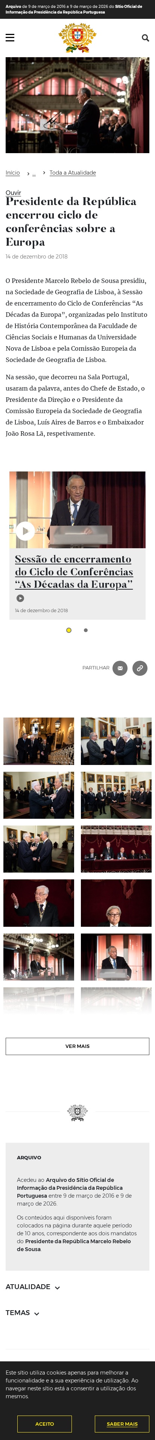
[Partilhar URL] (140, 668)
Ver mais (77, 1046)
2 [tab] (86, 630)
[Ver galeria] (39, 741)
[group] (77, 545)
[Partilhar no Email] (120, 668)
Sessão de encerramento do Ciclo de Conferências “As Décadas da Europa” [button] (74, 572)
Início (13, 172)
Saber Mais (122, 1424)
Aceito (44, 1424)
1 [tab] (69, 630)
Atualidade (34, 174)
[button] (145, 38)
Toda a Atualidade (73, 172)
